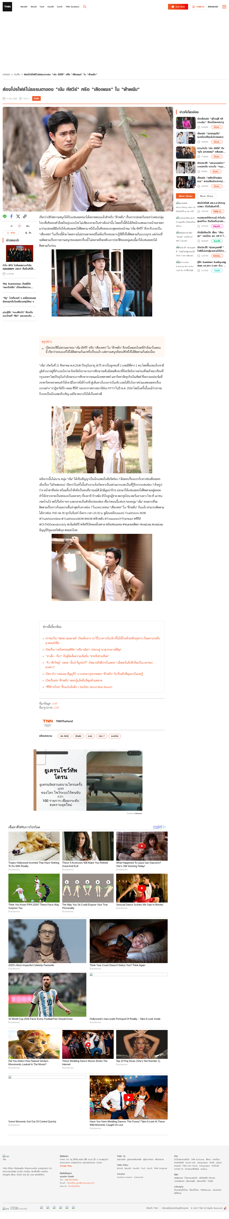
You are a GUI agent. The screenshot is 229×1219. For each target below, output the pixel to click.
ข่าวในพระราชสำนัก (181, 1159)
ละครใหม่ (114, 736)
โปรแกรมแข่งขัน (191, 1177)
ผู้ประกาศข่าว (148, 1159)
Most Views (185, 196)
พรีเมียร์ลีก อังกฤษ (207, 1177)
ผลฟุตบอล (178, 1177)
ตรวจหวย (217, 1189)
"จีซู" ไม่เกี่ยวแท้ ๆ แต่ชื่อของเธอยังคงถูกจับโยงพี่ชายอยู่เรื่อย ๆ (19, 299)
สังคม (208, 1159)
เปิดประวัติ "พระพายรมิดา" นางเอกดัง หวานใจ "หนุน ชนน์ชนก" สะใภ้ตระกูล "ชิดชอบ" (211, 165)
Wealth (127, 1168)
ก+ (28, 225)
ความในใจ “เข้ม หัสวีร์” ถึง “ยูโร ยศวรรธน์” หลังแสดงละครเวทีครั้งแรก (210, 150)
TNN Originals (160, 1168)
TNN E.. (217, 211)
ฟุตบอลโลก (201, 1181)
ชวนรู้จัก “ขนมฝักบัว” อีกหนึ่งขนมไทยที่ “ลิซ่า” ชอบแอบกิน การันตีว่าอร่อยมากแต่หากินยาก (19, 313)
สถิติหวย (177, 1193)
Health (136, 1168)
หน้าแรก (6, 74)
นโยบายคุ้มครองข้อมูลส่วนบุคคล (175, 1208)
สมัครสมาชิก (213, 6)
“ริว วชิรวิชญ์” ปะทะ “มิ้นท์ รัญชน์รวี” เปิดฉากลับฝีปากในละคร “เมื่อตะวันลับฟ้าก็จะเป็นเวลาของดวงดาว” (99, 665)
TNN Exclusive (197, 1159)
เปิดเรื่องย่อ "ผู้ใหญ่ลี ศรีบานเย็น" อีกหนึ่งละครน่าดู (210, 120)
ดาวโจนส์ (215, 1165)
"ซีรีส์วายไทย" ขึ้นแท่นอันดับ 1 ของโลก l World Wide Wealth (78, 687)
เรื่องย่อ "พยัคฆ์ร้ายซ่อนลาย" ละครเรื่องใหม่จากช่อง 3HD (211, 179)
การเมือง (216, 1159)
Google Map (66, 1165)
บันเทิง (17, 74)
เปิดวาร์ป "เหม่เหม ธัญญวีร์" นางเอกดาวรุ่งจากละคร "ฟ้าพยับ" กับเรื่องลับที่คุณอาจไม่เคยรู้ (94, 674)
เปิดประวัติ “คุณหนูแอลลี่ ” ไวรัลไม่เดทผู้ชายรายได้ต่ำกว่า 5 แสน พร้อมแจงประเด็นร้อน (211, 249)
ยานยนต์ (177, 1165)
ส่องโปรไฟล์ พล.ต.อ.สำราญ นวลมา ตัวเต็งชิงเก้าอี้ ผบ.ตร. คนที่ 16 (211, 204)
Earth (217, 241)
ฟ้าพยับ (78, 736)
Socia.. (217, 256)
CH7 (54, 703)
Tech (217, 271)
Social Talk (190, 1162)
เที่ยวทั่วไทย (194, 1189)
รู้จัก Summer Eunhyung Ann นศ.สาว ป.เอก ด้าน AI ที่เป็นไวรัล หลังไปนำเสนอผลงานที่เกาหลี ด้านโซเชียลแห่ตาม (211, 263)
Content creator (124, 1177)
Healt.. (217, 226)
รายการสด (121, 1159)
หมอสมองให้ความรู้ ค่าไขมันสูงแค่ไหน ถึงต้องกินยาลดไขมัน (211, 219)
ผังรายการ (159, 1159)
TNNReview (205, 1189)
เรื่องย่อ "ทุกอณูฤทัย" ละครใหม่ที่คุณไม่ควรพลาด (210, 135)
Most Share (206, 196)
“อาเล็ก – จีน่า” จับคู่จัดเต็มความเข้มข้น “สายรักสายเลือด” (77, 656)
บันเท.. (217, 127)
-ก (11, 226)
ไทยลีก (210, 1181)
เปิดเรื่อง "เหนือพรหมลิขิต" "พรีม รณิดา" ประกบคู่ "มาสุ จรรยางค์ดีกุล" (83, 649)
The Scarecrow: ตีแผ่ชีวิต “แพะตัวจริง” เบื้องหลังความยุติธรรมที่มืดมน (17, 285)
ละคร (90, 736)
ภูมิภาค (219, 1162)
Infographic (204, 1165)
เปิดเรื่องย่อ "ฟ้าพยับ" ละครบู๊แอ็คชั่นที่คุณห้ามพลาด (73, 680)
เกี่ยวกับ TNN (152, 1208)
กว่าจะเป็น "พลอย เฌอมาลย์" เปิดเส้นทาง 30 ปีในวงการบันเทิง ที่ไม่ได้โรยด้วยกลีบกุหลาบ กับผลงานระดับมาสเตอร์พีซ (102, 641)
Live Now (180, 6)
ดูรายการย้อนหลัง (134, 1159)
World (120, 1168)
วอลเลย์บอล (179, 1181)
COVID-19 (178, 1169)
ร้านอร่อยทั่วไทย (181, 1189)
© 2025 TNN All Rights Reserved (206, 1208)
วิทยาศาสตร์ (179, 1162)
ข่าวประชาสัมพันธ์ (192, 1169)
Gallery (204, 1169)
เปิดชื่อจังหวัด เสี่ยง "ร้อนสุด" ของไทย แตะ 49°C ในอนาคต (211, 234)
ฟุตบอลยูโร (190, 1181)
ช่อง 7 (101, 736)
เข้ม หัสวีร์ (64, 736)
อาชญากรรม (202, 1162)
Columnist (138, 1177)
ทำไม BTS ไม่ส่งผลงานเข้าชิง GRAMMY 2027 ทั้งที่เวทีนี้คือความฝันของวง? (19, 267)
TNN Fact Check (190, 1165)
